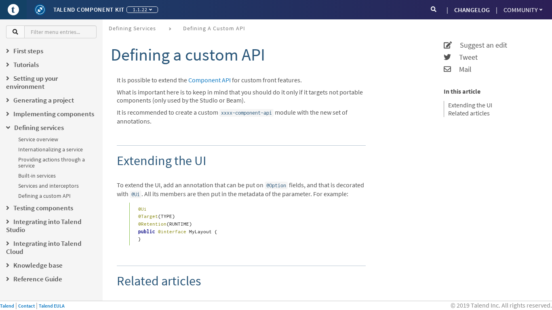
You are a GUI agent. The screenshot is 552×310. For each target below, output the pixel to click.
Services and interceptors (48, 185)
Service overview (38, 139)
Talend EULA (52, 306)
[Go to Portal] (13, 9)
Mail (461, 69)
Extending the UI (470, 105)
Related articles (469, 113)
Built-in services (37, 175)
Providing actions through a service (51, 162)
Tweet (464, 57)
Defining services (132, 28)
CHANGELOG (472, 10)
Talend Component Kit (88, 9)
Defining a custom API (44, 195)
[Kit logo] (40, 9)
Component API (209, 80)
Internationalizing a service (50, 149)
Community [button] (521, 10)
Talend (7, 306)
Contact (26, 306)
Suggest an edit (479, 45)
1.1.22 (140, 9)
